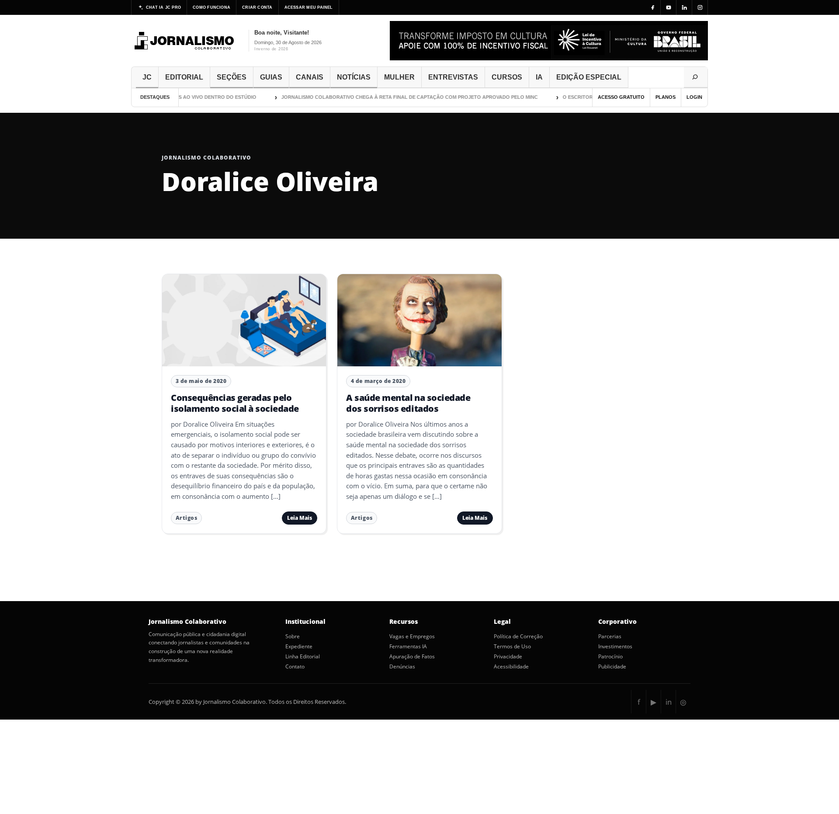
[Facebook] (653, 7)
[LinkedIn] (684, 7)
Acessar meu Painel (308, 7)
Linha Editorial (302, 656)
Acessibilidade (511, 666)
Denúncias (402, 666)
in (669, 702)
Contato (295, 666)
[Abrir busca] (695, 77)
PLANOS (665, 97)
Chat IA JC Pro (163, 7)
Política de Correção (518, 636)
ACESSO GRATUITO (621, 97)
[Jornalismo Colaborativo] (184, 40)
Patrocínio (610, 656)
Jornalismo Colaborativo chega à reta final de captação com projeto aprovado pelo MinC (398, 97)
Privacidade (508, 656)
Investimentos (615, 646)
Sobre (292, 636)
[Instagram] (700, 7)
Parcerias (609, 636)
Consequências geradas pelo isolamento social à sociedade (235, 403)
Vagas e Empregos (412, 636)
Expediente (298, 646)
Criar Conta (257, 7)
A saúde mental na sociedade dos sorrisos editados (408, 403)
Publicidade (612, 666)
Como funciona (211, 7)
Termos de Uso (512, 646)
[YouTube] (668, 7)
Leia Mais (299, 518)
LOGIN (694, 97)
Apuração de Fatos (412, 656)
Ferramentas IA (408, 646)
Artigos (187, 518)
